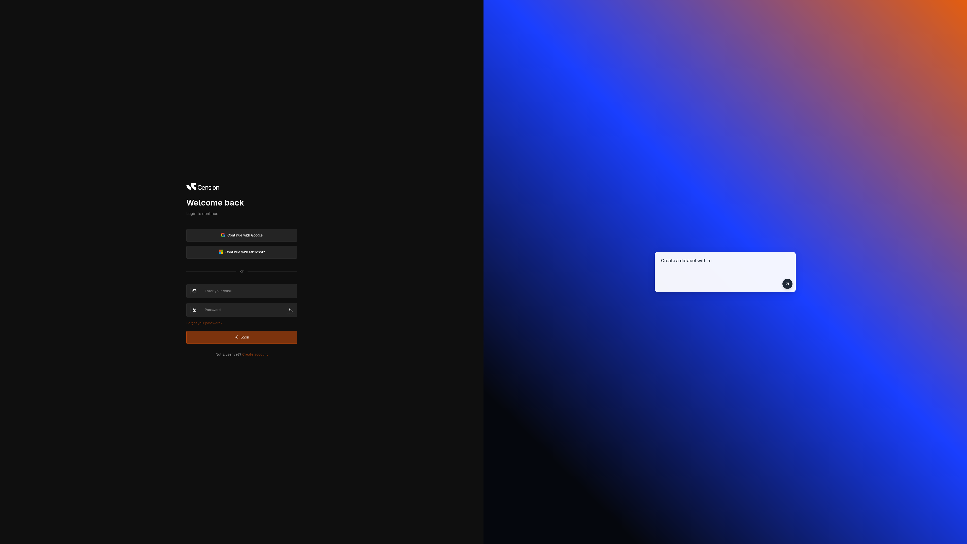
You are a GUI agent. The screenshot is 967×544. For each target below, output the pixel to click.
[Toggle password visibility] (291, 310)
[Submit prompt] (787, 284)
